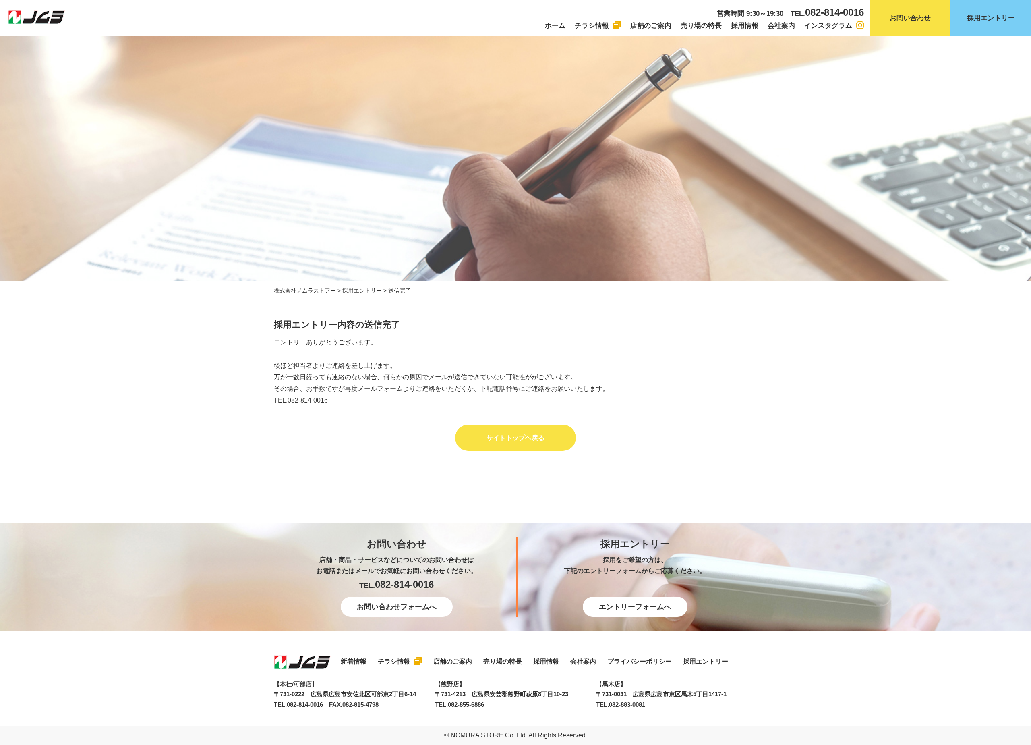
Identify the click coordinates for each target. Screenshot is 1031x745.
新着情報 (353, 661)
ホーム (555, 25)
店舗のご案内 (650, 25)
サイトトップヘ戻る (515, 437)
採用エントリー (991, 18)
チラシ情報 (592, 25)
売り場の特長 (701, 25)
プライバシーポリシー (639, 661)
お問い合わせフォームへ (397, 607)
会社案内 (781, 25)
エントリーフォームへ (635, 607)
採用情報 (744, 25)
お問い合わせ (910, 18)
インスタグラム (828, 25)
